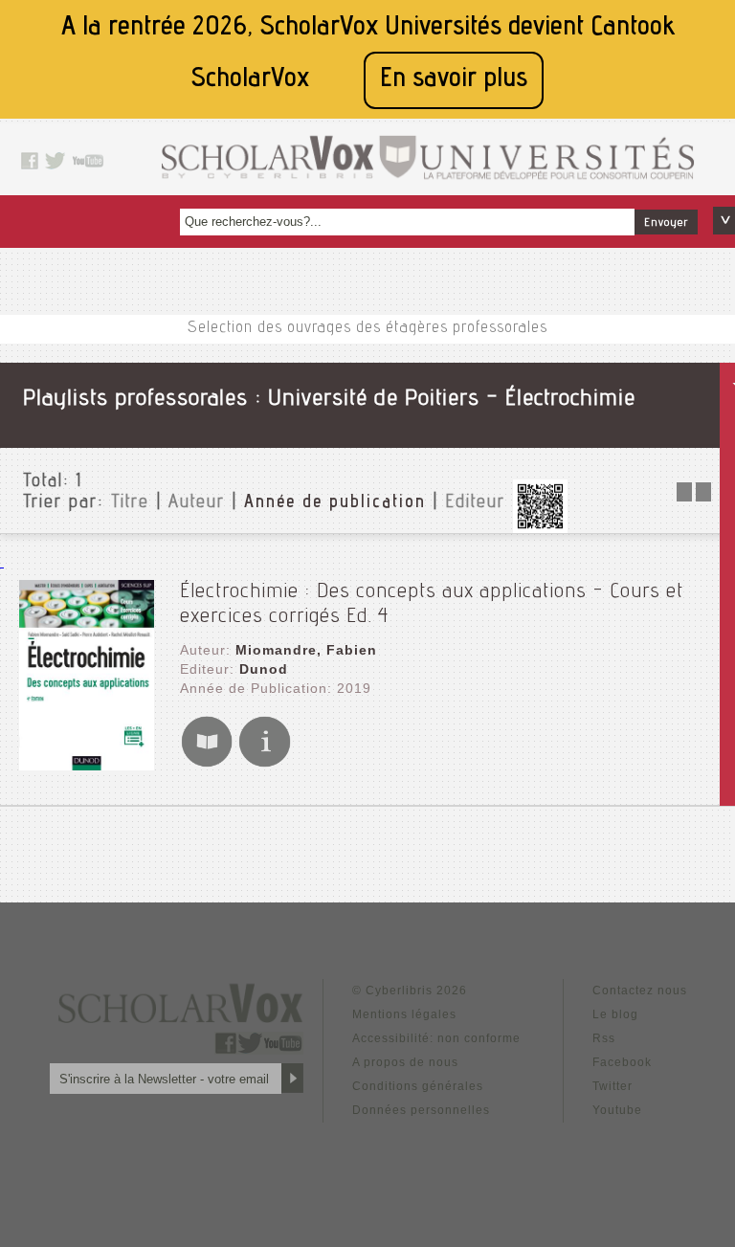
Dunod (263, 669)
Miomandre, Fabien (306, 649)
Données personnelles (421, 1110)
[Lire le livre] (207, 763)
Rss (603, 1038)
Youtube (617, 1110)
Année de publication (335, 503)
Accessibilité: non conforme (436, 1038)
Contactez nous (639, 990)
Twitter (612, 1086)
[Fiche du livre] (264, 763)
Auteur (196, 503)
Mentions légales (404, 1014)
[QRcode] (540, 528)
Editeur (475, 503)
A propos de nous (405, 1062)
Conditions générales (417, 1086)
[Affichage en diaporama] (696, 496)
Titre (130, 503)
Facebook (622, 1062)
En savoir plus (453, 80)
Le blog (615, 1014)
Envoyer (666, 223)
